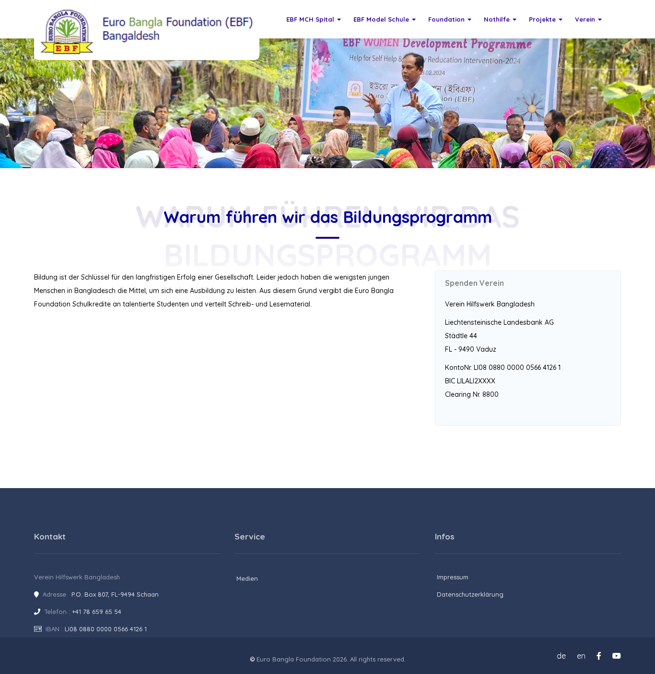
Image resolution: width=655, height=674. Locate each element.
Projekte (542, 19)
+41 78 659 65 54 (96, 611)
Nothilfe (497, 19)
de (561, 656)
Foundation (446, 19)
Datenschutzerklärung (470, 594)
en (581, 656)
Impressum (452, 577)
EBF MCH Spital (310, 19)
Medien (247, 578)
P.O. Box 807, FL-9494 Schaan (115, 594)
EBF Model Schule (381, 19)
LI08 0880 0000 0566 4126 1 (106, 629)
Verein (585, 19)
